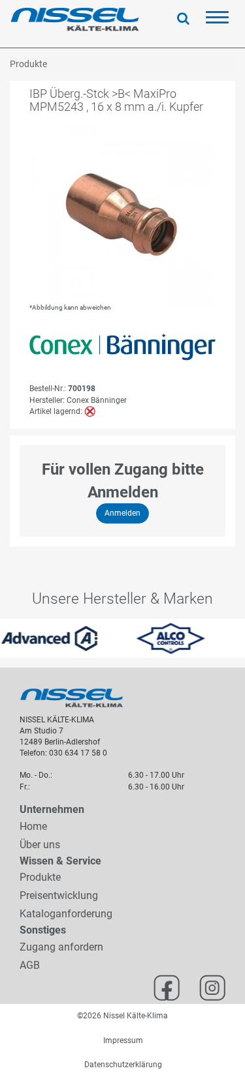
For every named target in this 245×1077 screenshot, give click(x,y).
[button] (6, 638)
